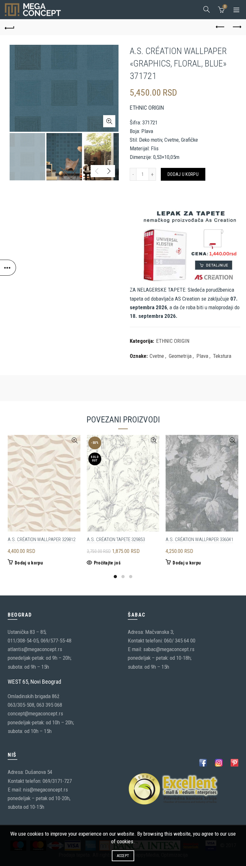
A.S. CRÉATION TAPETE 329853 (116, 539)
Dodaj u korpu (183, 174)
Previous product (220, 27)
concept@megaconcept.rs (35, 713)
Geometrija (180, 356)
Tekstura (222, 356)
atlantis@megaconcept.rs (35, 649)
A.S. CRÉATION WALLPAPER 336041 (199, 539)
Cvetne (157, 356)
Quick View (74, 440)
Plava (202, 356)
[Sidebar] (8, 268)
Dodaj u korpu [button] (29, 562)
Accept (123, 856)
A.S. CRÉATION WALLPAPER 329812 (41, 539)
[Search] (206, 9)
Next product (236, 27)
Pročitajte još (107, 562)
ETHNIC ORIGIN (172, 341)
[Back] (10, 27)
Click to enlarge (109, 121)
